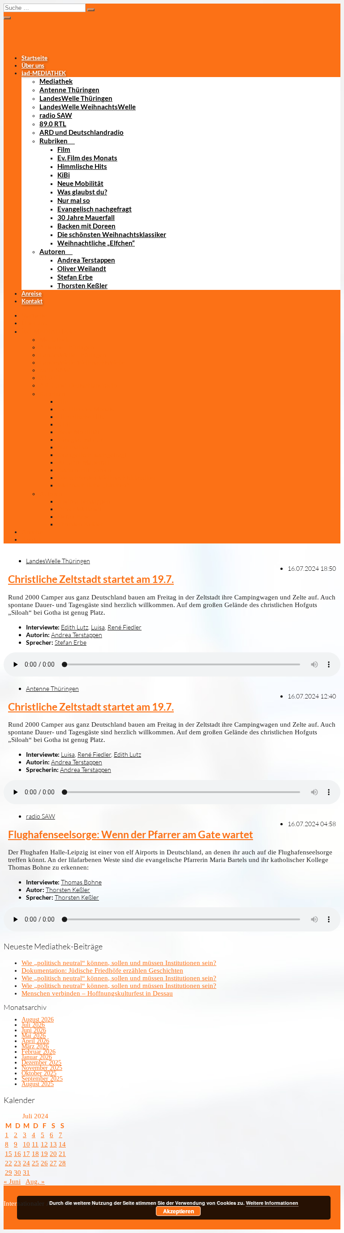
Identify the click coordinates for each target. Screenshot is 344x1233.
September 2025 (42, 1078)
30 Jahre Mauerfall (86, 217)
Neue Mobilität (80, 183)
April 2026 (35, 1041)
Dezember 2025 (41, 1062)
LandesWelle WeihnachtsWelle (87, 107)
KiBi (63, 175)
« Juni (12, 1181)
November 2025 (42, 1068)
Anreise (32, 293)
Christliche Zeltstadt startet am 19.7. (91, 579)
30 (17, 1172)
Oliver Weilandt (81, 268)
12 (44, 1144)
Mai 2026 (34, 1035)
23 (17, 1163)
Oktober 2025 (39, 1073)
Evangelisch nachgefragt (94, 209)
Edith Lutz (74, 627)
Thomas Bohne (81, 882)
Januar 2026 (37, 1057)
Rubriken (53, 141)
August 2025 (38, 1084)
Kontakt (32, 301)
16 (17, 1153)
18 (35, 1153)
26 (44, 1163)
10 (26, 1144)
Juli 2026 (33, 1025)
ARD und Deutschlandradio (81, 132)
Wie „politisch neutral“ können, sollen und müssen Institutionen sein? (119, 962)
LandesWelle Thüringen (75, 98)
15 (8, 1153)
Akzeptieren (178, 1211)
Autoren (52, 251)
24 (26, 1163)
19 (44, 1153)
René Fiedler (125, 627)
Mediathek (56, 81)
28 (62, 1163)
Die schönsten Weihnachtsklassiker (111, 234)
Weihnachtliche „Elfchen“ (96, 243)
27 (53, 1163)
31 (26, 1172)
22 (8, 1163)
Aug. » (35, 1181)
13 (53, 1144)
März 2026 (35, 1046)
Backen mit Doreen (86, 226)
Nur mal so (73, 200)
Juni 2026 (34, 1030)
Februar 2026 (39, 1051)
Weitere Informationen (272, 1202)
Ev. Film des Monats (87, 158)
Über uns (33, 65)
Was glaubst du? (82, 192)
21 (62, 1153)
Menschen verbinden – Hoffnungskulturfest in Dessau (97, 993)
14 (62, 1144)
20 (53, 1153)
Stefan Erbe (75, 277)
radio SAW (55, 115)
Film (63, 149)
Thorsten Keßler (82, 285)
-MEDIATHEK (44, 73)
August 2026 (38, 1019)
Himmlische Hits (82, 166)
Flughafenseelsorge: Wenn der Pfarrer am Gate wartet (130, 834)
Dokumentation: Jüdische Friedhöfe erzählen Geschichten (102, 970)
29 (8, 1172)
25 (35, 1163)
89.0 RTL (52, 124)
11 (35, 1144)
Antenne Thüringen (69, 90)
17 (26, 1153)
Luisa (98, 627)
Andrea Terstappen (86, 260)
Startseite (34, 57)
